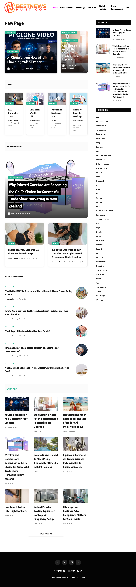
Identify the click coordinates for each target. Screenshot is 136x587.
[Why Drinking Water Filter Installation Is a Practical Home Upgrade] (46, 404)
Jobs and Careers (103, 219)
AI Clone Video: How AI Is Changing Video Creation (26, 59)
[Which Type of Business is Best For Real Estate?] (82, 331)
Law (127, 7)
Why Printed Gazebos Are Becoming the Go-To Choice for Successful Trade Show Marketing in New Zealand (17, 467)
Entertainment (66, 7)
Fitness (99, 185)
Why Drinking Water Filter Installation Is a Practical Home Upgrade (71, 52)
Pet (97, 253)
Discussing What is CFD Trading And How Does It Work (35, 113)
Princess (99, 257)
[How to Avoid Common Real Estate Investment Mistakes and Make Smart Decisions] (82, 313)
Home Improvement (117, 7)
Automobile (101, 125)
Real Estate (9, 287)
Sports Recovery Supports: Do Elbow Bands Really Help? (23, 251)
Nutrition (100, 240)
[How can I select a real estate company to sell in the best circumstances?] (82, 350)
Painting (99, 244)
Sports (98, 278)
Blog (98, 142)
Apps (98, 117)
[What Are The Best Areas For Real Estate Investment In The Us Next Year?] (82, 370)
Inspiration (100, 215)
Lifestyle (99, 232)
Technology (80, 7)
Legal (98, 227)
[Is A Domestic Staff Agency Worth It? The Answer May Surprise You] (14, 99)
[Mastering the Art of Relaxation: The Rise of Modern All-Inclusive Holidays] (75, 404)
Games (99, 198)
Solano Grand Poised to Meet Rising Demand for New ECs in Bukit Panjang (46, 461)
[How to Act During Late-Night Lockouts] (17, 496)
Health (11, 243)
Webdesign (100, 295)
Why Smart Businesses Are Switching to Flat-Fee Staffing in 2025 (56, 113)
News (98, 236)
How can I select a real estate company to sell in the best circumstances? (32, 349)
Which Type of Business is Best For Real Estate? (27, 331)
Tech (98, 283)
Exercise (99, 172)
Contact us (59, 571)
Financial (100, 181)
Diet (98, 151)
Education (92, 7)
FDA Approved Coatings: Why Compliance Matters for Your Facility (74, 513)
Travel (98, 291)
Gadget (99, 193)
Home (55, 7)
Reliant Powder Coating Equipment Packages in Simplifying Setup (44, 513)
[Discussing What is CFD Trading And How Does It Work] (35, 99)
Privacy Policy (75, 571)
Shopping (100, 266)
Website (99, 300)
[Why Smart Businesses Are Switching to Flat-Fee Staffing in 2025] (57, 99)
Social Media (101, 270)
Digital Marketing (103, 7)
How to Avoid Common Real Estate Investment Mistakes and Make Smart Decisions (36, 313)
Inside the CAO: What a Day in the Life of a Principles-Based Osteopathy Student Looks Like (67, 253)
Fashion (99, 176)
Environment (101, 168)
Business (9, 103)
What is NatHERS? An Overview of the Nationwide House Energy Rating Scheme (38, 293)
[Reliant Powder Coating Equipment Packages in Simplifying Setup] (46, 496)
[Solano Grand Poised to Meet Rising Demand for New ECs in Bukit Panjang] (46, 444)
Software (100, 274)
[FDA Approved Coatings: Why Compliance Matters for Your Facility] (75, 496)
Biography (100, 138)
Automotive (101, 130)
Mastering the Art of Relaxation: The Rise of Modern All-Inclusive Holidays (74, 420)
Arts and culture (103, 121)
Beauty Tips (101, 134)
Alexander (15, 69)
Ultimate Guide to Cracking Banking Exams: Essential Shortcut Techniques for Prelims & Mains (78, 113)
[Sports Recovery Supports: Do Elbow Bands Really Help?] (24, 234)
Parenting (100, 249)
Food (98, 189)
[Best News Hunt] (25, 7)
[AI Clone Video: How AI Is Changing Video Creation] (31, 52)
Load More (45, 534)
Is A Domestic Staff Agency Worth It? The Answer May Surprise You (13, 113)
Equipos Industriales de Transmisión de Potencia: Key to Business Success (74, 461)
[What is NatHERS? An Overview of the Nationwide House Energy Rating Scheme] (82, 293)
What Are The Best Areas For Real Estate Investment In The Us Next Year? (37, 369)
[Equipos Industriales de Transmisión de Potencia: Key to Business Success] (75, 444)
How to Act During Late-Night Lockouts (16, 509)
